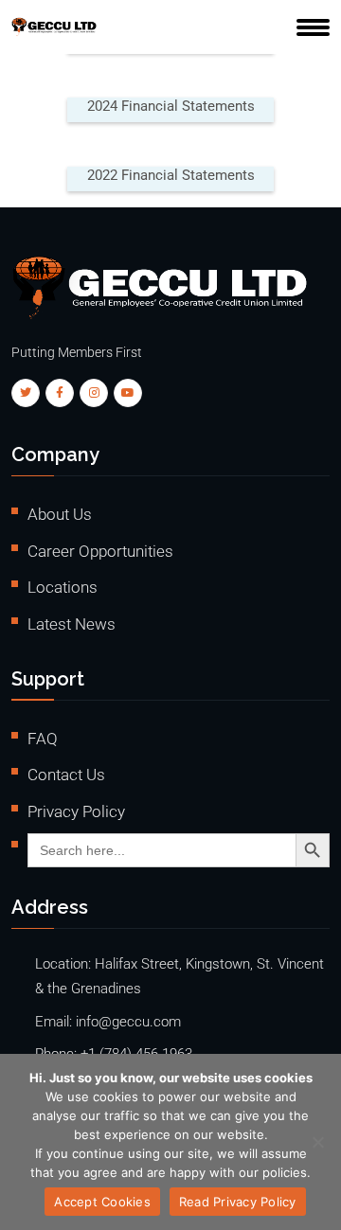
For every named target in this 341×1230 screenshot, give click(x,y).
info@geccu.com (128, 1022)
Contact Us (66, 774)
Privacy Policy (76, 811)
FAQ (42, 738)
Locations (62, 587)
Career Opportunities (100, 551)
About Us (59, 514)
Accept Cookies (102, 1201)
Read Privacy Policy (237, 1201)
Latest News (71, 624)
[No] (317, 1141)
